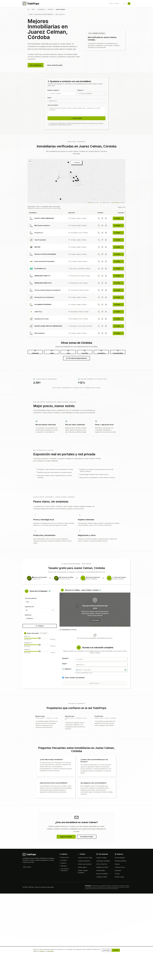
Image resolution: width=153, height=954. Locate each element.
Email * (50, 97)
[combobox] (28, 602)
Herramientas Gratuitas (86, 836)
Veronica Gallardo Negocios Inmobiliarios (47, 290)
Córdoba (50, 9)
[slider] (39, 638)
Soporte (117, 864)
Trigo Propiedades (40, 240)
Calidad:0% (27, 649)
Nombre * (65, 658)
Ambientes (28, 615)
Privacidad (118, 870)
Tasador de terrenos (84, 861)
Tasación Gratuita (101, 857)
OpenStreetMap (115, 202)
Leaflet (90, 202)
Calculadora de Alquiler (103, 861)
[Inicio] (28, 9)
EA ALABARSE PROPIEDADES (42, 304)
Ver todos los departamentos (77, 358)
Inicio (33, 9)
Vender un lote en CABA (85, 857)
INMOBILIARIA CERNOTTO (42, 276)
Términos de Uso (120, 867)
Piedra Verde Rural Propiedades (44, 261)
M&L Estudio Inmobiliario (42, 225)
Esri (98, 202)
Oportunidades (100, 870)
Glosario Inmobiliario (102, 873)
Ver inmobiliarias (35, 65)
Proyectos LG (38, 232)
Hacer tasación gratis (54, 65)
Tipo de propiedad (30, 598)
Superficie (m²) (29, 606)
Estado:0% (27, 636)
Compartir (40, 626)
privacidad (50, 951)
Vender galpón (82, 867)
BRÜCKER (37, 247)
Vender (114, 3)
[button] (75, 180)
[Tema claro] (124, 3)
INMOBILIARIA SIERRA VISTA (43, 283)
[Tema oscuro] (126, 3)
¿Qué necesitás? (53, 105)
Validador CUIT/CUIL (102, 867)
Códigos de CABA (101, 877)
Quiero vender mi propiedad (74, 677)
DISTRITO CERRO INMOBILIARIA (44, 218)
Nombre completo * (54, 90)
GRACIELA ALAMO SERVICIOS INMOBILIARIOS (48, 326)
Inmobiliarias (41, 9)
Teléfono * (80, 90)
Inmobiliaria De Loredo (41, 319)
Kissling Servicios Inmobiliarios (44, 297)
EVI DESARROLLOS (40, 268)
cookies (41, 951)
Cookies (117, 873)
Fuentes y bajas (119, 877)
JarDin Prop (38, 311)
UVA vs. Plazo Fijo (101, 864)
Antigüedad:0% (28, 643)
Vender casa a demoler (85, 864)
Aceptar (115, 950)
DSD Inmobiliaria (39, 333)
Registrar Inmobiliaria (66, 836)
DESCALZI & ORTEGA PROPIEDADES (45, 254)
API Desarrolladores (120, 861)
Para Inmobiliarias (120, 857)
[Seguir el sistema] (129, 3)
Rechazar (106, 950)
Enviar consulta (77, 118)
